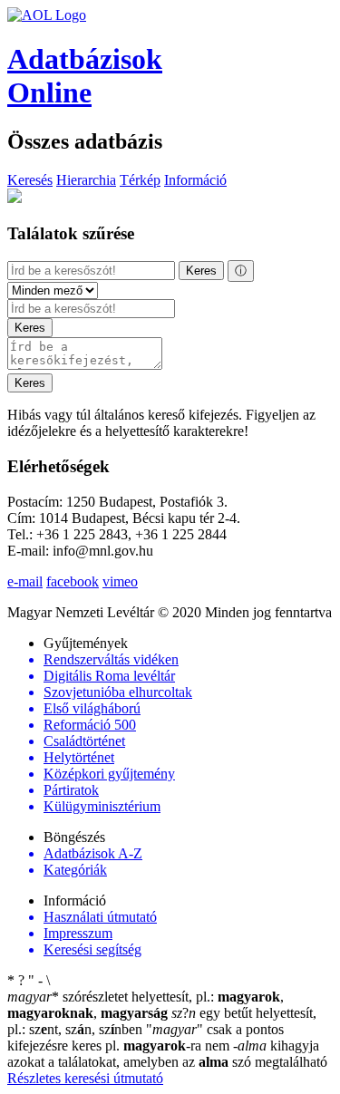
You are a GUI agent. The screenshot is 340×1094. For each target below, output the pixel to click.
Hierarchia (86, 180)
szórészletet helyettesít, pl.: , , (145, 1005)
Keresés (30, 180)
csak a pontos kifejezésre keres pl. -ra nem (145, 1037)
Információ (195, 180)
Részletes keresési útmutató (85, 1078)
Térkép (140, 180)
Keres (201, 270)
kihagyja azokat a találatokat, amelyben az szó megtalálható (167, 1054)
